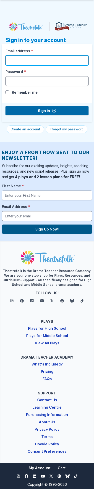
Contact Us (47, 400)
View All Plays (47, 343)
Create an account (25, 129)
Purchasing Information (47, 414)
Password (15, 71)
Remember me (25, 92)
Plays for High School (47, 328)
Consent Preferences (47, 451)
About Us (47, 422)
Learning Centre (47, 407)
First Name (13, 186)
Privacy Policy (47, 429)
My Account (39, 468)
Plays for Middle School (47, 335)
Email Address (16, 206)
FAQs (47, 379)
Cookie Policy (47, 444)
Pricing (47, 371)
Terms (47, 436)
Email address (19, 51)
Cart (61, 468)
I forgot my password (67, 129)
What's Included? (47, 364)
